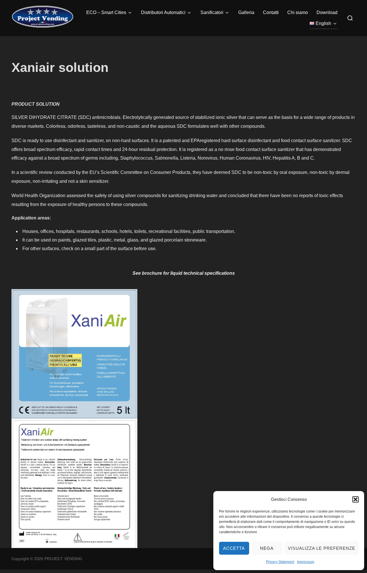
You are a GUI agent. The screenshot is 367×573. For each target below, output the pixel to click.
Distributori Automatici (163, 12)
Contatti (271, 12)
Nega (267, 548)
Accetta (234, 548)
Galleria (246, 12)
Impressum (305, 562)
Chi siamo (297, 12)
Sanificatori (211, 12)
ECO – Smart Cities (106, 12)
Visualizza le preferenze (321, 548)
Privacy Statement (280, 562)
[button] (355, 499)
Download (327, 12)
